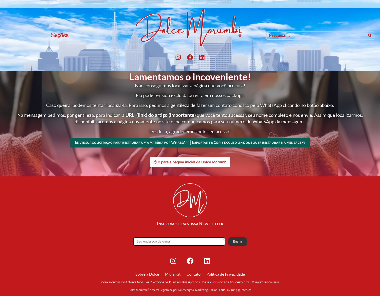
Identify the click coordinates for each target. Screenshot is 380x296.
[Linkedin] (202, 57)
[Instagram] (178, 57)
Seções (59, 35)
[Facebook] (190, 57)
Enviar (238, 241)
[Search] (370, 36)
